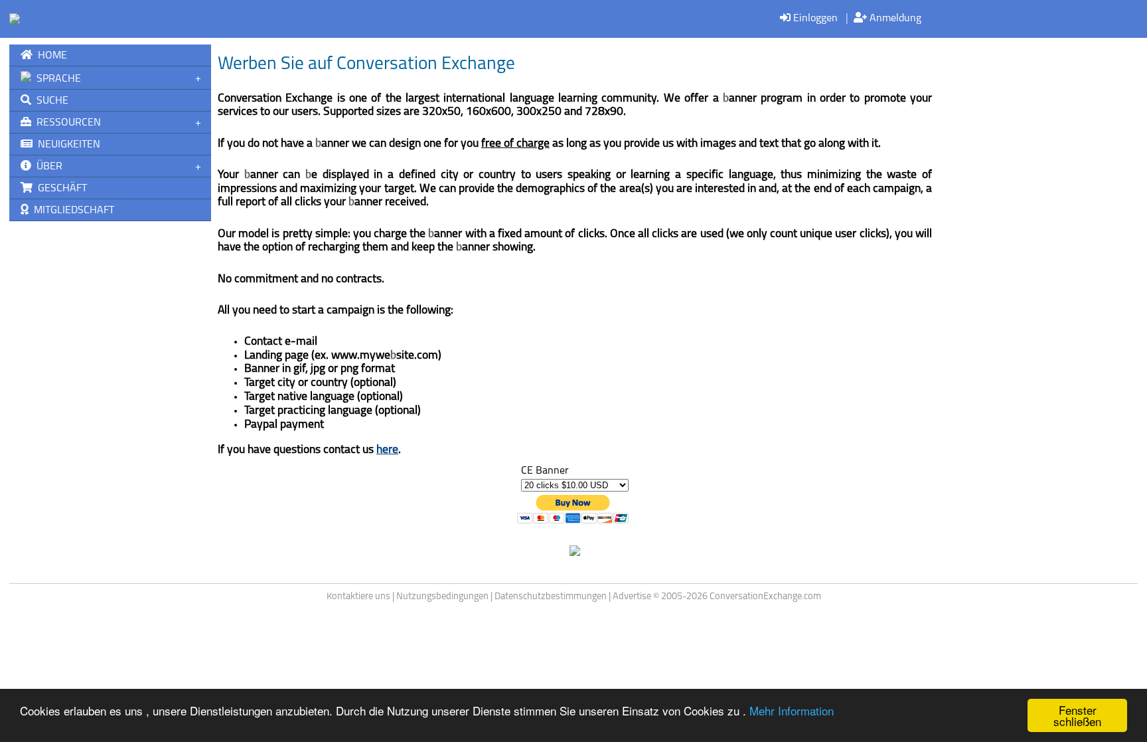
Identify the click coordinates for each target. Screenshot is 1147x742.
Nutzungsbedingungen (442, 597)
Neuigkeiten (66, 144)
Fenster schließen (1077, 715)
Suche (49, 101)
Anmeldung (894, 18)
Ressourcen (66, 123)
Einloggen (814, 18)
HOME (50, 55)
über (46, 166)
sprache (56, 79)
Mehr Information (791, 710)
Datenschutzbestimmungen (551, 597)
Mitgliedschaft (71, 210)
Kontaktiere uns (358, 597)
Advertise (632, 597)
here (387, 450)
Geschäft (60, 188)
